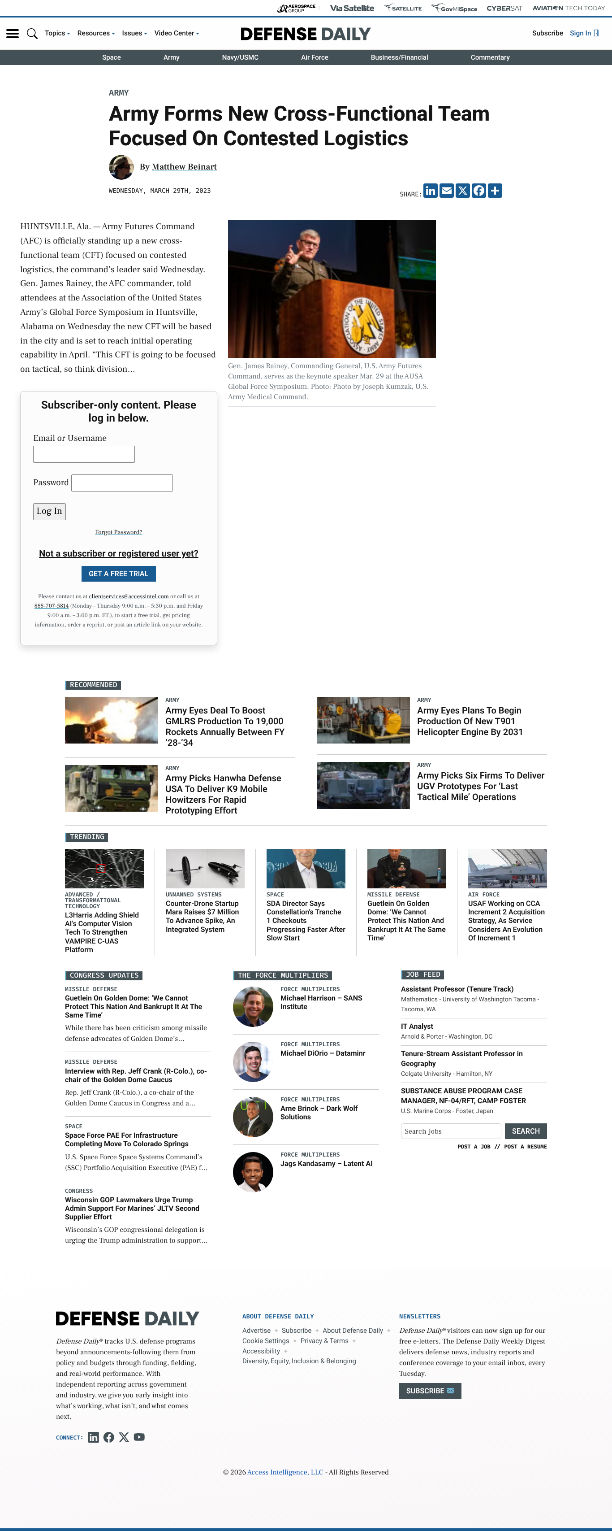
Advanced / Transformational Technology (93, 900)
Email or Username (70, 438)
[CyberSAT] (504, 8)
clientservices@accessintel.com (129, 596)
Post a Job (474, 1146)
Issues (132, 33)
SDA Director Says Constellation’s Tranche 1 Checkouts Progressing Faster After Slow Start (306, 920)
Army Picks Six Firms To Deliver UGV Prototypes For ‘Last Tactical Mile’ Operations (480, 786)
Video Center (174, 33)
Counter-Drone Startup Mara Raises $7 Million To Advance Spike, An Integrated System (202, 916)
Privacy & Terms (325, 1341)
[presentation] (253, 1006)
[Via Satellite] (352, 8)
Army (172, 57)
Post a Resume (525, 1146)
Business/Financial (399, 57)
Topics (55, 33)
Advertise (256, 1331)
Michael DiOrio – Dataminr (323, 1053)
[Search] (32, 33)
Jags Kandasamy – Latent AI (326, 1163)
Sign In (581, 33)
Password (51, 482)
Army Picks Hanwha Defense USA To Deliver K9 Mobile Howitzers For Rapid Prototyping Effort (223, 794)
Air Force (314, 57)
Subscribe (547, 33)
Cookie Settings (265, 1341)
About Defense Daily (353, 1331)
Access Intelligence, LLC (285, 1472)
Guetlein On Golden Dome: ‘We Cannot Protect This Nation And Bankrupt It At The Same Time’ (406, 920)
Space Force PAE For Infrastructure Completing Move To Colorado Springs (127, 1139)
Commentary (490, 57)
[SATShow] (403, 8)
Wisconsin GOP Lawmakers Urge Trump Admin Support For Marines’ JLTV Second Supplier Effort (132, 1208)
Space (111, 57)
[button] (12, 33)
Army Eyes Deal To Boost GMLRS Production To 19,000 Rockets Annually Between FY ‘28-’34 (224, 726)
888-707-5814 (51, 606)
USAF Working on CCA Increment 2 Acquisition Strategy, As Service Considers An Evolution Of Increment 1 (506, 920)
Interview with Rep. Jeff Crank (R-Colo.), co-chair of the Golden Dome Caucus (136, 1075)
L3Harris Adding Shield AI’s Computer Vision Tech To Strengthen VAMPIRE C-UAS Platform (102, 932)
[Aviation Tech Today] (569, 8)
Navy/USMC (240, 57)
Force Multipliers (310, 989)
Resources (94, 33)
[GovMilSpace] (454, 8)
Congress (79, 1191)
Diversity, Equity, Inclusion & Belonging (299, 1361)
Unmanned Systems (194, 895)
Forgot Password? (118, 532)
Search (526, 1131)
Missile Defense (393, 895)
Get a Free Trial (119, 574)
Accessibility (261, 1351)
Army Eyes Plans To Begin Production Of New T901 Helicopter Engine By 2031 (470, 721)
